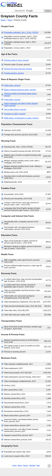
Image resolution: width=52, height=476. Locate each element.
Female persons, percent (14, 73)
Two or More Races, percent (15, 109)
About (20, 465)
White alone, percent (12, 85)
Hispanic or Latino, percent (14, 114)
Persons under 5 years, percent (16, 60)
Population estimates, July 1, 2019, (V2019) (21, 32)
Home (3, 20)
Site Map (32, 465)
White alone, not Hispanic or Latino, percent (21, 118)
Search (25, 465)
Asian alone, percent (12, 100)
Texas (9, 20)
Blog (38, 465)
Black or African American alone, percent (20, 90)
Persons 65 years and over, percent (18, 69)
